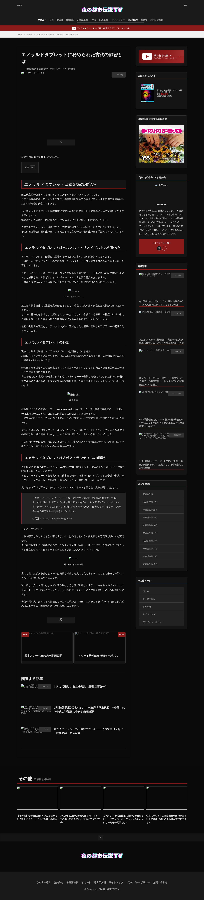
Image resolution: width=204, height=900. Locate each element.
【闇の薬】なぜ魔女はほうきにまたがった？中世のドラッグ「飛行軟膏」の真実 (37, 817)
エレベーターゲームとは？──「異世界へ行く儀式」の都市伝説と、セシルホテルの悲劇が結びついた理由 (161, 381)
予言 (94, 19)
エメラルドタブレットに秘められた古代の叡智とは (57, 34)
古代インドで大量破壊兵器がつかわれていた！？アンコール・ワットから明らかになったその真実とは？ (123, 819)
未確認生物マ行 (150, 548)
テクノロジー (118, 19)
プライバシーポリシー (153, 622)
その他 (29, 34)
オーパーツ (62, 69)
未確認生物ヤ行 (150, 556)
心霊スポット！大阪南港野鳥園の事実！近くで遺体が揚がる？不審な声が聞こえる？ (166, 819)
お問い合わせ (156, 19)
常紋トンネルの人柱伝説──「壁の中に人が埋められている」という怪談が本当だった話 (161, 341)
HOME (19, 34)
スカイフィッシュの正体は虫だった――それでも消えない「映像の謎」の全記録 (88, 731)
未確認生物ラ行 (150, 564)
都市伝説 (70, 19)
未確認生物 (82, 19)
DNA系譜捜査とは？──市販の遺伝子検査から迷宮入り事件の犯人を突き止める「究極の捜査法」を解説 (161, 422)
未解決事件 (177, 435)
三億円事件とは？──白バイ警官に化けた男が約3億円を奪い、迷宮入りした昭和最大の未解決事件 (161, 464)
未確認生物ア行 (150, 502)
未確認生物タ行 (150, 525)
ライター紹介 (149, 598)
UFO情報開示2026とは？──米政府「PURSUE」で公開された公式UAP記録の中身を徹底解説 (89, 709)
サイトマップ (149, 614)
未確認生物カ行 (150, 509)
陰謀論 (60, 19)
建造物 (144, 19)
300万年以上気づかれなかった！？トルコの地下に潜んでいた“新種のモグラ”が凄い (80, 819)
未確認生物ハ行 (150, 540)
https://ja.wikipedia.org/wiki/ (57, 518)
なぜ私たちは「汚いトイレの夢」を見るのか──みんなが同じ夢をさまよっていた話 (161, 303)
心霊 (51, 19)
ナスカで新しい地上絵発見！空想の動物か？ (80, 686)
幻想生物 (103, 19)
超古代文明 (133, 19)
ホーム (146, 591)
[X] (61, 142)
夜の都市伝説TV (111, 889)
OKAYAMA (53, 156)
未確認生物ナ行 (150, 533)
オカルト (42, 19)
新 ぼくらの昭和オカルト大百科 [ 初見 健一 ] (169, 91)
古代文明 (71, 69)
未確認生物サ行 (150, 517)
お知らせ (147, 606)
